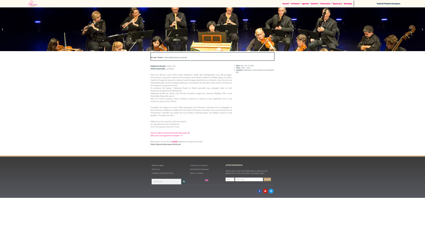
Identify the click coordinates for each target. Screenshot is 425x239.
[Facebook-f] (259, 191)
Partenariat (325, 3)
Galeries (314, 3)
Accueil (285, 3)
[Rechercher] (184, 181)
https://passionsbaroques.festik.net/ (166, 144)
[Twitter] (271, 191)
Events (160, 57)
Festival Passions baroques (388, 3)
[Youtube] (265, 191)
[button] (2, 29)
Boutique (348, 3)
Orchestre (295, 3)
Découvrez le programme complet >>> (167, 135)
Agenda (305, 3)
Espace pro (337, 3)
